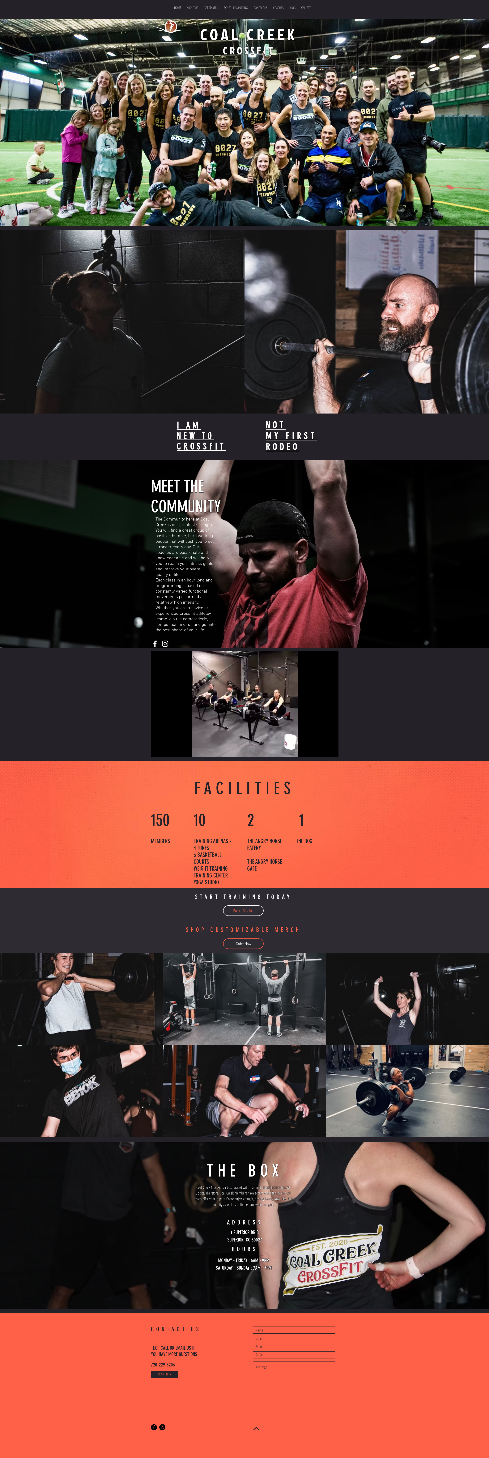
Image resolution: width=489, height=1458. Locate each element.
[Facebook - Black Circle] (154, 1427)
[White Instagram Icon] (165, 644)
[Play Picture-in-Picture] (326, 751)
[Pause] (155, 751)
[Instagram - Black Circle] (162, 1427)
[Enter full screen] (333, 751)
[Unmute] (162, 751)
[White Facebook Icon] (155, 644)
